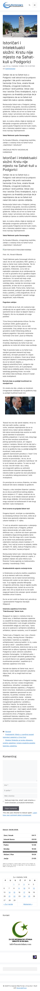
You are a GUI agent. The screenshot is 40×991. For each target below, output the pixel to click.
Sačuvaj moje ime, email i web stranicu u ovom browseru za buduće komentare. (20, 801)
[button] (29, 5)
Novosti (8, 732)
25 (29, 896)
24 (24, 896)
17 (24, 892)
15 (14, 892)
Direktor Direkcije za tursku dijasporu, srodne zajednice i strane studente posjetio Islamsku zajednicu (19, 743)
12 (34, 888)
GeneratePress (22, 988)
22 (14, 896)
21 (9, 896)
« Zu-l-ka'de (8, 904)
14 (9, 892)
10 (24, 888)
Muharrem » (27, 904)
